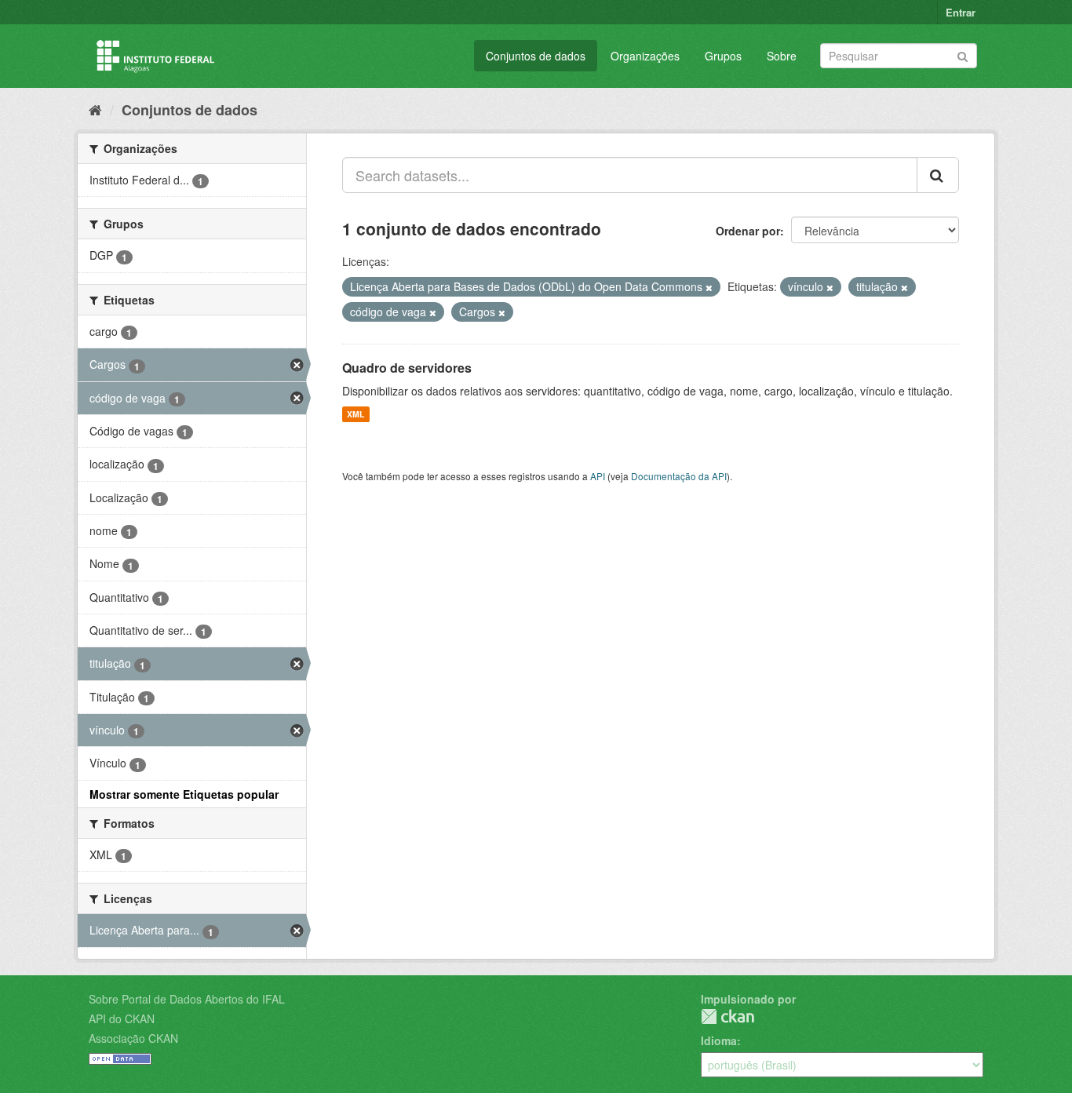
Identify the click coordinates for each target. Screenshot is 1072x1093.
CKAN (727, 1016)
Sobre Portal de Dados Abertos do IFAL (187, 999)
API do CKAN (122, 1018)
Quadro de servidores (407, 368)
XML (355, 414)
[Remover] (709, 287)
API (597, 476)
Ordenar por (748, 231)
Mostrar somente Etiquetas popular (184, 794)
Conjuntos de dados (535, 56)
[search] (938, 175)
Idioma (719, 1040)
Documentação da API (679, 476)
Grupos (723, 56)
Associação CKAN (133, 1038)
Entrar (960, 12)
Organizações (645, 56)
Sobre (782, 56)
